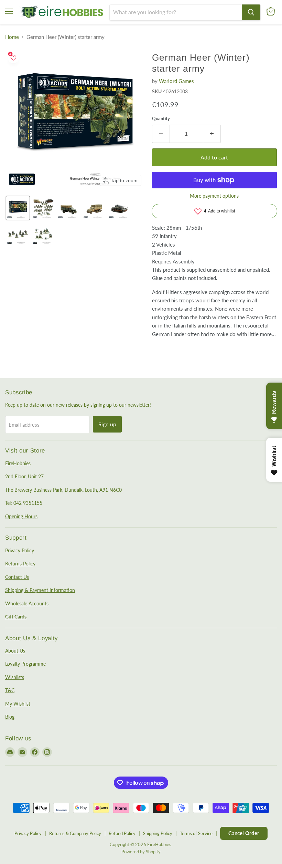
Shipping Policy (157, 833)
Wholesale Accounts (26, 603)
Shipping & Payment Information (40, 590)
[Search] (251, 12)
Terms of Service (196, 833)
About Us (15, 651)
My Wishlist (17, 704)
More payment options (214, 196)
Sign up (107, 424)
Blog (9, 717)
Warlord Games (176, 81)
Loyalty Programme (25, 664)
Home (12, 37)
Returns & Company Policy (75, 833)
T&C (9, 690)
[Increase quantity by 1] (212, 134)
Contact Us (17, 577)
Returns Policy (20, 563)
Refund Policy (122, 833)
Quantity (161, 118)
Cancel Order (243, 833)
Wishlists (14, 677)
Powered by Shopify (141, 851)
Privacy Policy (19, 550)
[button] (18, 208)
